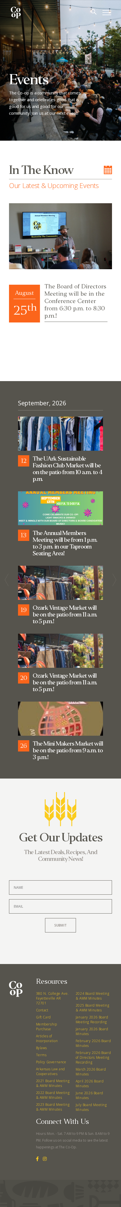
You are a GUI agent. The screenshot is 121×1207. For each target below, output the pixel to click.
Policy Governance (51, 1062)
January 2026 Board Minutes (92, 1031)
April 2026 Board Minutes (90, 1083)
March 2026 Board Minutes (91, 1071)
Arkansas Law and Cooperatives (50, 1071)
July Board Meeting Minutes (91, 1107)
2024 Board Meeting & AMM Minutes (92, 996)
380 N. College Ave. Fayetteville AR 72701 (52, 998)
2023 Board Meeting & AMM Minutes (53, 1107)
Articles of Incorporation (47, 1038)
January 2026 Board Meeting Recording (92, 1019)
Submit (60, 925)
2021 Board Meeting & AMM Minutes (53, 1083)
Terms (41, 1055)
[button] (14, 350)
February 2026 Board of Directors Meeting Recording (93, 1057)
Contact (42, 1010)
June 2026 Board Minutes (89, 1095)
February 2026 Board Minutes (93, 1043)
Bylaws (41, 1047)
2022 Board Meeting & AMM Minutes (53, 1095)
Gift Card (43, 1017)
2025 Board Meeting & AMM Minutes (92, 1008)
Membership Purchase (46, 1026)
